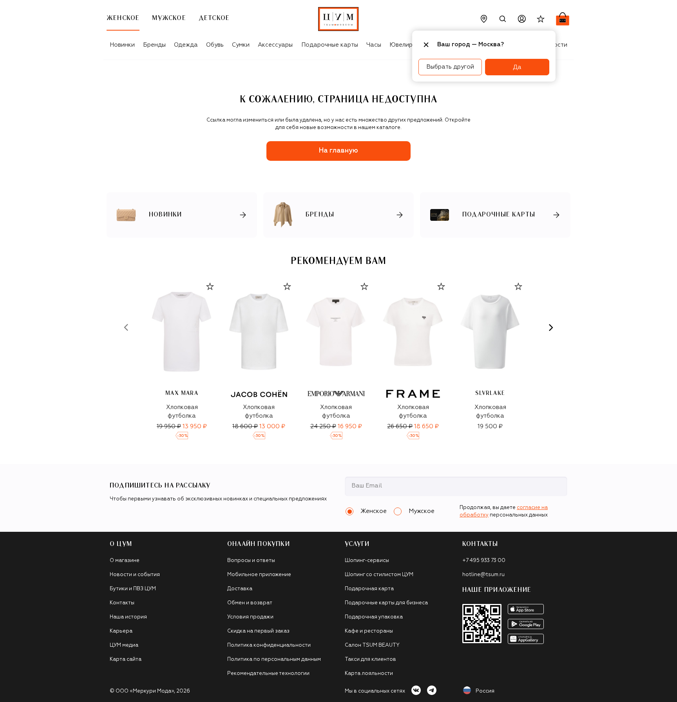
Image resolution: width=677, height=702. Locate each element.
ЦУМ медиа (124, 645)
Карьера (121, 631)
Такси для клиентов (370, 659)
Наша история (128, 617)
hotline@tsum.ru (483, 574)
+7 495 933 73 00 (483, 560)
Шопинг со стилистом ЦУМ (379, 574)
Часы (373, 45)
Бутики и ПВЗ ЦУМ (133, 588)
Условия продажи (250, 617)
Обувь (215, 45)
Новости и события (135, 574)
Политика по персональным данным (274, 659)
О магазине (124, 560)
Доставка (239, 588)
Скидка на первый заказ (258, 631)
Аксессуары (275, 45)
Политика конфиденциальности (269, 645)
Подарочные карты (329, 45)
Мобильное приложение (259, 574)
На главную (338, 150)
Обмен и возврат (249, 603)
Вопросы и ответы (251, 560)
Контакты (122, 603)
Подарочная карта (369, 588)
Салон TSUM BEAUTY (372, 645)
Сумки (241, 45)
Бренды (154, 45)
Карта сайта (125, 659)
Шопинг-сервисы (367, 560)
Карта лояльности (369, 673)
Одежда (186, 45)
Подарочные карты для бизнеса (386, 603)
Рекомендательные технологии (268, 673)
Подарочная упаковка (374, 617)
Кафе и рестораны (369, 631)
